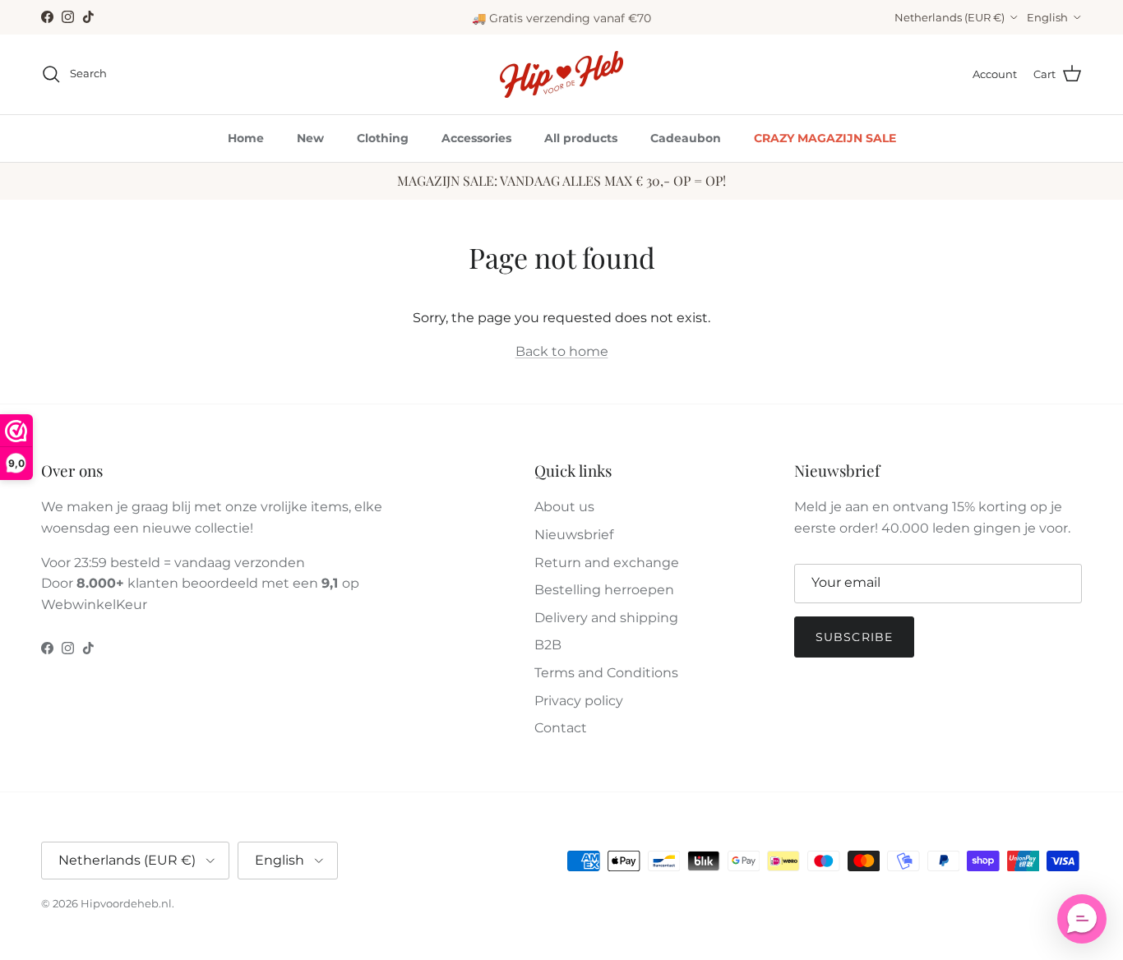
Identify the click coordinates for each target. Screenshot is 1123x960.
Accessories (476, 138)
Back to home (561, 351)
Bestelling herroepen (604, 590)
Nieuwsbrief (573, 534)
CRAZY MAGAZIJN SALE (825, 138)
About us (564, 507)
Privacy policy (578, 700)
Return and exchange (606, 562)
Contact (560, 728)
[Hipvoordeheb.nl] (561, 74)
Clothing (383, 138)
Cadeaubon (685, 138)
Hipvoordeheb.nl (126, 903)
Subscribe (854, 637)
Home (246, 138)
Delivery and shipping (606, 617)
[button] (1082, 919)
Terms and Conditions (606, 673)
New (310, 138)
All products (580, 138)
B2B (548, 645)
